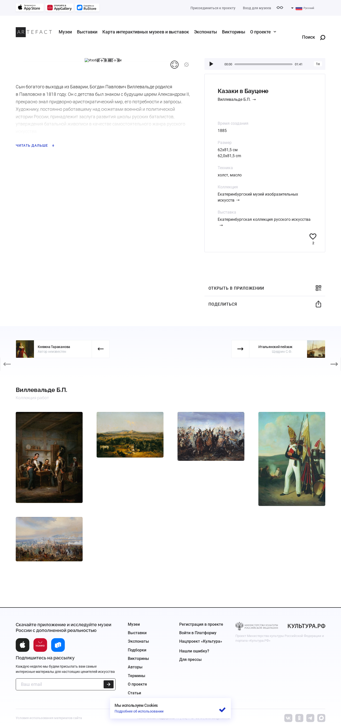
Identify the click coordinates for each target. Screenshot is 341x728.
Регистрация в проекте (201, 624)
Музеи (65, 31)
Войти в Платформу (197, 632)
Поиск (308, 37)
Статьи (134, 693)
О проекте (260, 31)
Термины (136, 675)
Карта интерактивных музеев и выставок (145, 31)
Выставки (87, 31)
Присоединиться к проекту (212, 8)
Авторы (135, 667)
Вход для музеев (257, 8)
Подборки (137, 650)
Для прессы (190, 659)
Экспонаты (205, 31)
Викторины (233, 31)
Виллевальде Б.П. (234, 99)
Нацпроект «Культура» (200, 641)
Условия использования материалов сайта (49, 718)
